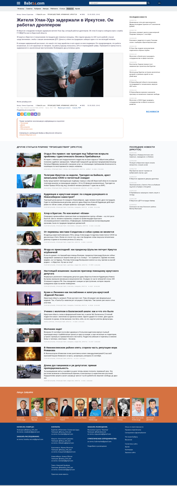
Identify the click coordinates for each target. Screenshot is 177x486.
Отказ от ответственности (134, 427)
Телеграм (24, 123)
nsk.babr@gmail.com (65, 461)
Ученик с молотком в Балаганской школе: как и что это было (78, 311)
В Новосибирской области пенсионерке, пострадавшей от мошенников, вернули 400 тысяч (143, 84)
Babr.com (34, 3)
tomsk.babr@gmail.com (66, 469)
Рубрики (37, 9)
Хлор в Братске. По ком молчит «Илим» (66, 213)
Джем (22, 125)
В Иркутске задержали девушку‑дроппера (144, 179)
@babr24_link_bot (30, 430)
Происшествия (54, 14)
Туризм (65, 169)
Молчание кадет (53, 329)
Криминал (65, 14)
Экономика (71, 226)
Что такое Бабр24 (131, 437)
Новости (70, 9)
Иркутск (73, 14)
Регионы (21, 9)
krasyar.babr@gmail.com (66, 452)
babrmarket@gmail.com (102, 441)
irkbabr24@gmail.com (27, 135)
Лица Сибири (25, 392)
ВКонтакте (25, 127)
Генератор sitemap (63, 482)
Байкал (88, 169)
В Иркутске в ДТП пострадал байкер (142, 200)
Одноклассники (26, 129)
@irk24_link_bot (64, 441)
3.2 (29, 482)
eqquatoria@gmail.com (102, 434)
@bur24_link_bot (65, 432)
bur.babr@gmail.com (65, 434)
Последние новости (138, 17)
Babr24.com (41, 14)
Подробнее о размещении (97, 446)
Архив (77, 9)
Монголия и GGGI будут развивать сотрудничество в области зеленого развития (141, 102)
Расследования (73, 169)
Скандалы (77, 207)
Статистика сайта (131, 444)
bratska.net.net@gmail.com (33, 439)
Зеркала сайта (130, 452)
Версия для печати (64, 108)
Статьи (62, 9)
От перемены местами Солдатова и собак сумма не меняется (79, 232)
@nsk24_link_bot (65, 458)
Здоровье (70, 265)
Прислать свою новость (59, 474)
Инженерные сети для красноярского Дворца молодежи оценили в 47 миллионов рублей (144, 24)
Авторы (46, 9)
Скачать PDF (76, 108)
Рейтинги (54, 9)
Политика (70, 207)
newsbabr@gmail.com (32, 432)
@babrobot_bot (100, 432)
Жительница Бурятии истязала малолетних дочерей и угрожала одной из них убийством (144, 74)
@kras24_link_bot (65, 450)
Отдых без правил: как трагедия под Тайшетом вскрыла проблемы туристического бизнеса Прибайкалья (76, 155)
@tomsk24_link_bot (66, 467)
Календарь (129, 449)
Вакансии (128, 440)
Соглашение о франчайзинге (135, 432)
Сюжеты (29, 9)
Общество (70, 242)
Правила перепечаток (133, 430)
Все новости (152, 112)
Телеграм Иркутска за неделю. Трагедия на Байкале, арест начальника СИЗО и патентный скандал (77, 176)
